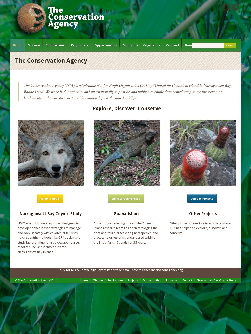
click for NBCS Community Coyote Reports (88, 270)
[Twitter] (226, 10)
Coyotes (150, 45)
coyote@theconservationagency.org (157, 270)
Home (17, 45)
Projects (78, 45)
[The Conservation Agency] (59, 19)
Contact (172, 45)
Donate (191, 45)
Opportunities (105, 45)
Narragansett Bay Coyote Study (216, 280)
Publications (56, 45)
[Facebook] (235, 10)
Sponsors (130, 45)
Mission (34, 45)
